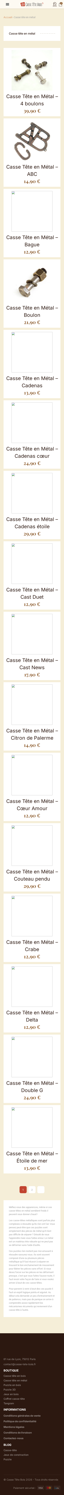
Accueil (8, 17)
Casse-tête (10, 1450)
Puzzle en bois (12, 1385)
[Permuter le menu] (7, 4)
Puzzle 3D (10, 1389)
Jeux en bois (11, 1394)
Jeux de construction (16, 1455)
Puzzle (8, 1459)
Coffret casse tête (14, 1399)
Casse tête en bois (15, 1376)
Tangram (9, 1403)
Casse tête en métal (15, 1380)
